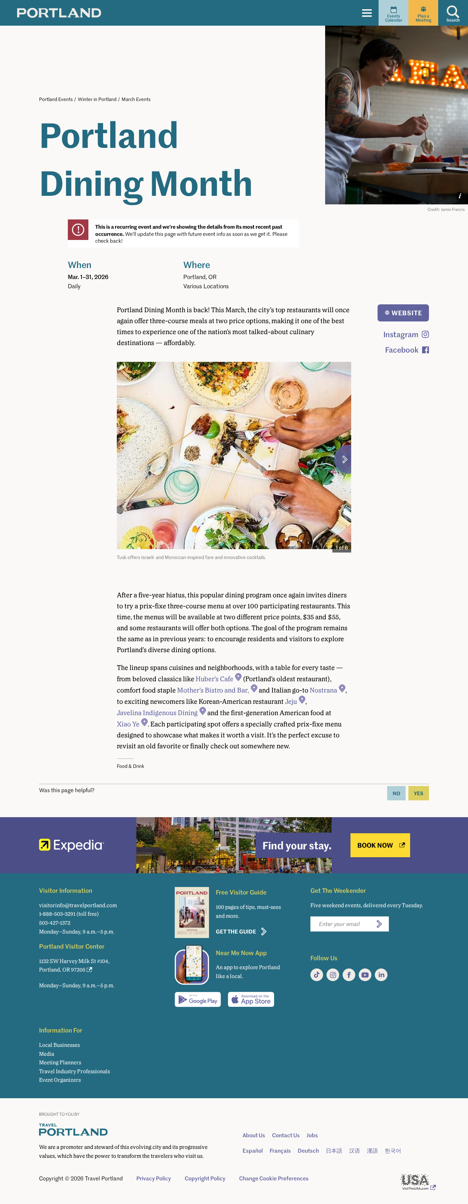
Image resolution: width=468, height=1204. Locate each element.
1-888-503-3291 (57, 914)
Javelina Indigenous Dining (157, 713)
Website (407, 312)
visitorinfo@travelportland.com (78, 905)
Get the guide (236, 931)
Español (253, 1150)
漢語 (372, 1150)
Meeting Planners (60, 1062)
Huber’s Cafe (214, 679)
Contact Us (286, 1135)
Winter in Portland (97, 99)
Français (280, 1150)
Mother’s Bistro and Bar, (213, 690)
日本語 (334, 1150)
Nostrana (323, 690)
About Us (254, 1135)
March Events (136, 99)
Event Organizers (60, 1080)
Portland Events (56, 99)
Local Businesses (59, 1045)
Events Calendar (393, 18)
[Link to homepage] (59, 12)
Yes (418, 793)
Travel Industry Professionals (74, 1071)
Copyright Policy (205, 1178)
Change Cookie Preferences (274, 1178)
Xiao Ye (128, 724)
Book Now (375, 845)
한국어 (393, 1150)
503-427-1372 (54, 923)
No (396, 793)
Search (453, 20)
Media (46, 1054)
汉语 (354, 1150)
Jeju (291, 701)
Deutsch (308, 1150)
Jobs (312, 1135)
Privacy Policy (153, 1178)
